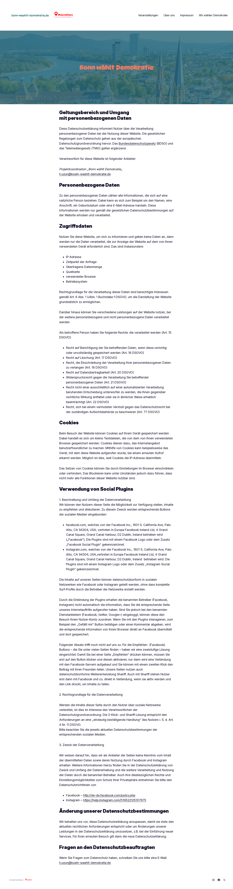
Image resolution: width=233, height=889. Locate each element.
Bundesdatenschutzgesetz (137, 143)
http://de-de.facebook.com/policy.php (109, 795)
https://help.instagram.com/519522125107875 (114, 800)
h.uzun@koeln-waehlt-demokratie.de (85, 174)
